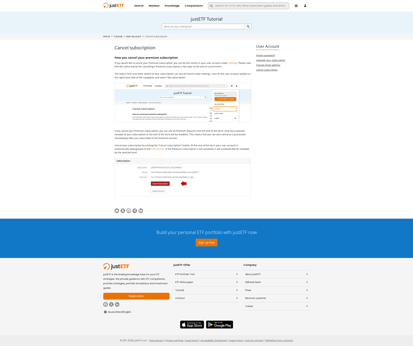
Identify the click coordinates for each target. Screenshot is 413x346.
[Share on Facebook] (128, 210)
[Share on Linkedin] (140, 210)
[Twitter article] (123, 210)
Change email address (268, 65)
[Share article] (117, 210)
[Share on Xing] (134, 210)
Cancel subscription (267, 69)
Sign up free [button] (206, 242)
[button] (248, 26)
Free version (157, 148)
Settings (232, 62)
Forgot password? (265, 55)
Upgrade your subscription (270, 60)
